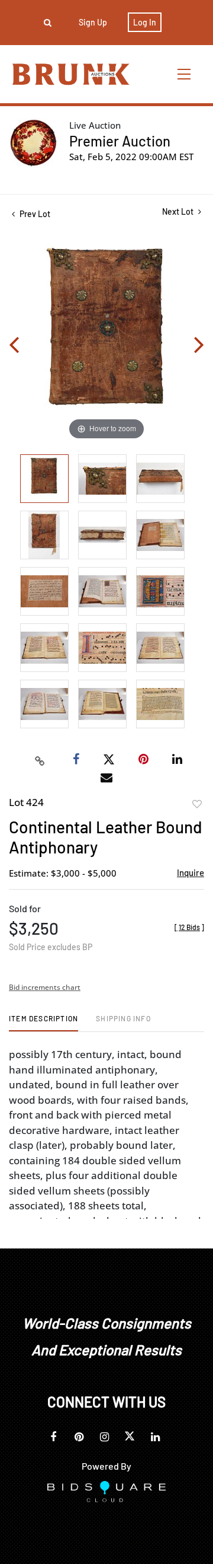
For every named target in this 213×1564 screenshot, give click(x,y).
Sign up (93, 22)
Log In (144, 22)
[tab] (43, 1022)
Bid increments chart (44, 987)
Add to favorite (197, 804)
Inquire (190, 872)
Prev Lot (34, 214)
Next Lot (178, 211)
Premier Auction (119, 140)
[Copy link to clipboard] (40, 760)
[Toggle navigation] (184, 74)
